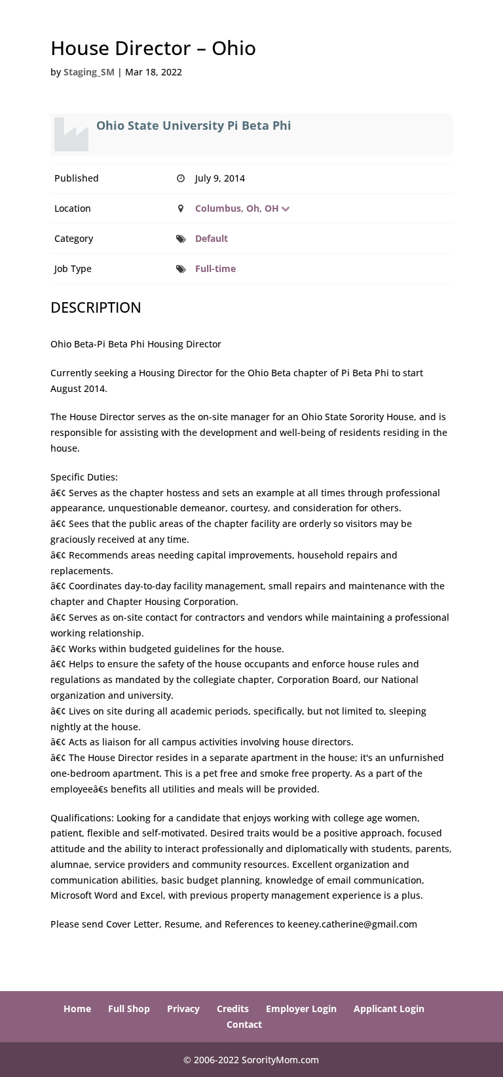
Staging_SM (89, 72)
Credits (233, 1008)
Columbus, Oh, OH (237, 208)
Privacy (183, 1008)
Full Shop (129, 1008)
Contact (244, 1024)
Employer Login (301, 1008)
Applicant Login (389, 1008)
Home (77, 1008)
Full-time (215, 268)
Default (211, 238)
